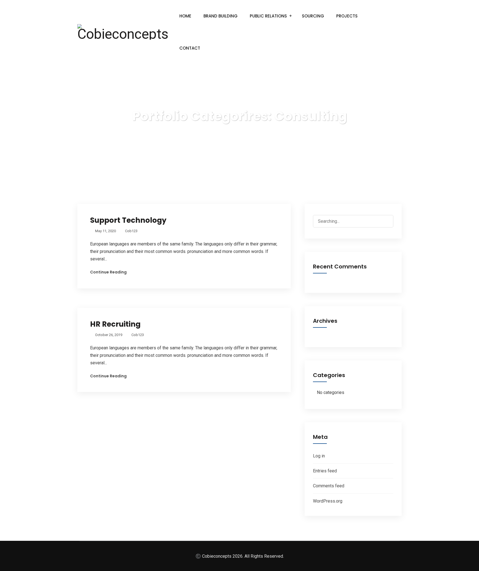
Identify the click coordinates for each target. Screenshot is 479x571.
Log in (319, 456)
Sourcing (313, 16)
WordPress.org (327, 501)
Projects (347, 16)
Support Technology (128, 220)
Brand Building (220, 16)
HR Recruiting (115, 324)
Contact (189, 48)
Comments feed (328, 485)
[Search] (384, 222)
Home (185, 16)
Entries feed (325, 470)
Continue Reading (108, 272)
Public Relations (268, 16)
